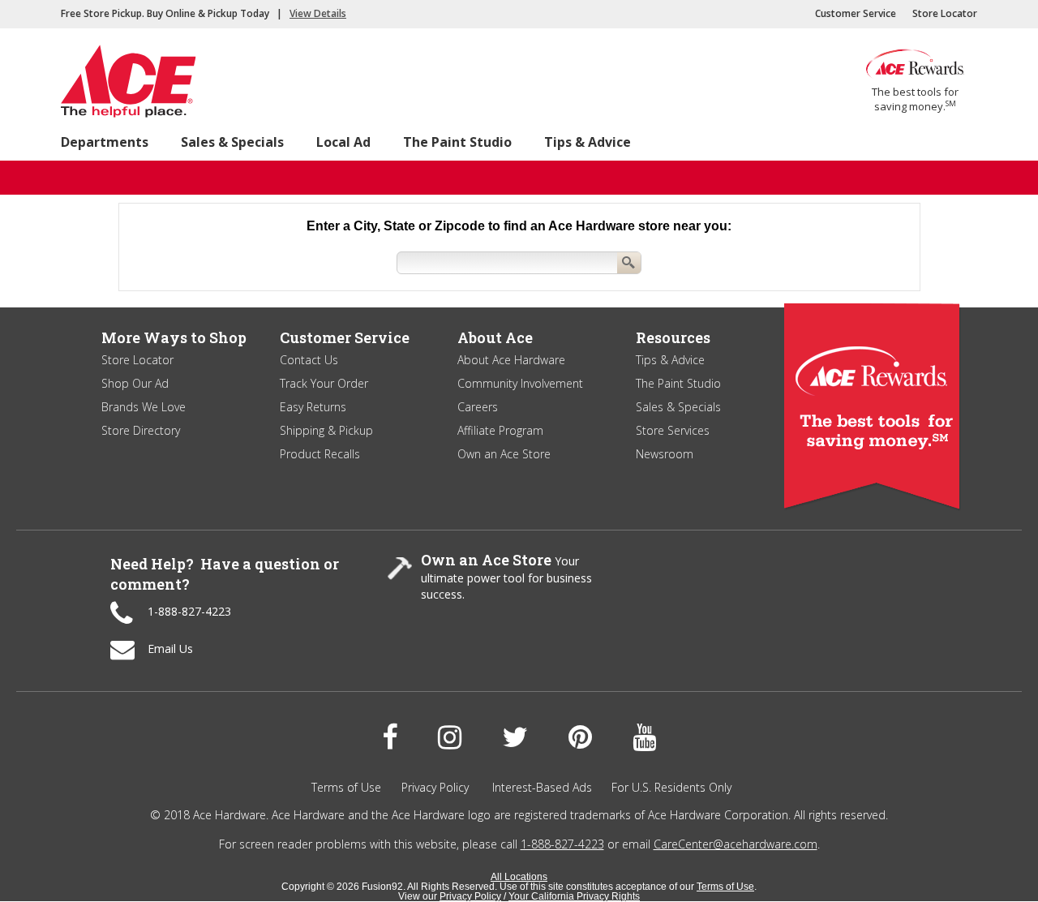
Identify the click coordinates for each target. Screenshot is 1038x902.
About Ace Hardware (511, 359)
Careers (477, 406)
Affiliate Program (500, 430)
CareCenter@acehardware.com (735, 844)
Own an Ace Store (504, 454)
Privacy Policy (435, 787)
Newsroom (664, 454)
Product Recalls (320, 454)
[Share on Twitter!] (515, 737)
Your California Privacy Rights (574, 896)
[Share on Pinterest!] (580, 737)
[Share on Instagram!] (449, 737)
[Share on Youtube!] (644, 737)
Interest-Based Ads (542, 787)
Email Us (170, 648)
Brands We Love (143, 406)
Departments (104, 142)
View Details (318, 13)
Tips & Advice (587, 142)
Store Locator (944, 13)
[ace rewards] (915, 76)
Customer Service (855, 13)
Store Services (673, 430)
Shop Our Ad (135, 383)
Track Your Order (324, 383)
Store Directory (140, 430)
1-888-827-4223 (189, 611)
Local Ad (343, 142)
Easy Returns (313, 406)
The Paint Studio (457, 142)
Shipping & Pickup (326, 430)
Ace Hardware (136, 85)
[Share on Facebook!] (389, 737)
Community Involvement (520, 383)
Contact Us (309, 359)
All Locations (519, 877)
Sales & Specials (232, 142)
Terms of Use (346, 787)
